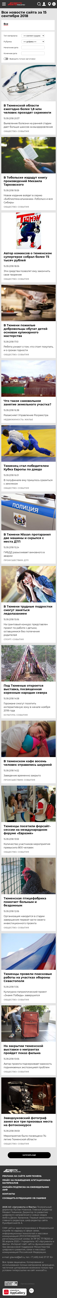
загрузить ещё (29, 1155)
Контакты (8, 1194)
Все (6, 24)
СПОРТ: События (14, 639)
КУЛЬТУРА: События (16, 715)
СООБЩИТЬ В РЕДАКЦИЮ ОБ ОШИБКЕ (24, 1198)
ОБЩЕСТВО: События (16, 131)
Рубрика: (8, 42)
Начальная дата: (11, 47)
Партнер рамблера (27, 1284)
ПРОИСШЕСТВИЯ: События (19, 780)
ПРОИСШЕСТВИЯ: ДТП (16, 560)
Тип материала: (11, 36)
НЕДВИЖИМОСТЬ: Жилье (18, 420)
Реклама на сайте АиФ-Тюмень (22, 1176)
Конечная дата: (10, 53)
